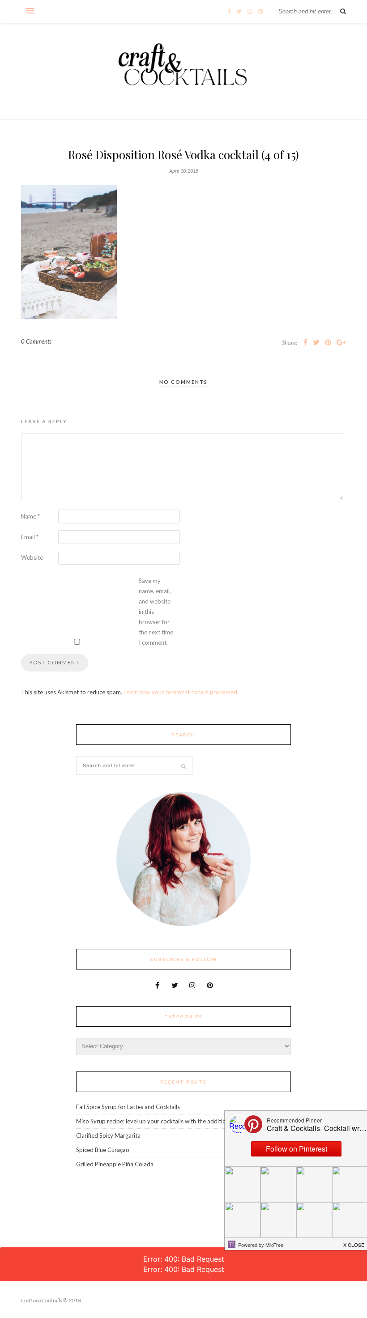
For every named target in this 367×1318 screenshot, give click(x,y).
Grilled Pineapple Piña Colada (115, 1164)
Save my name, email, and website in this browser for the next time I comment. (156, 611)
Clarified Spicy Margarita (108, 1135)
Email (29, 536)
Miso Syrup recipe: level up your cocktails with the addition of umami (165, 1121)
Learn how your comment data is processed (180, 692)
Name (30, 516)
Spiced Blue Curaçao (102, 1149)
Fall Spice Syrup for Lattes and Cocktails (128, 1106)
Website (32, 557)
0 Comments (36, 341)
